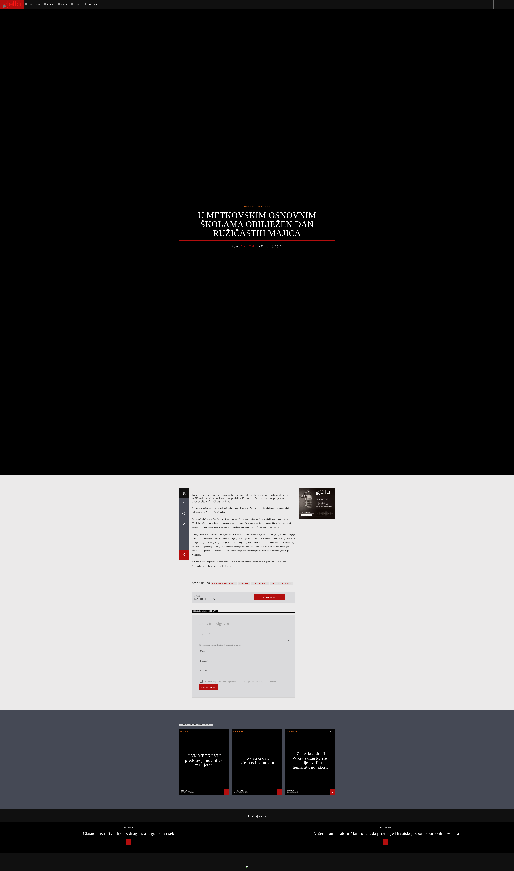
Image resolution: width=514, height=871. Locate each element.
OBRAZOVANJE (263, 221)
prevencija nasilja (281, 615)
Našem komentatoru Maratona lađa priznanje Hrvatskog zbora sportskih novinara (386, 864)
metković (244, 615)
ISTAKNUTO (249, 221)
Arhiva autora (269, 629)
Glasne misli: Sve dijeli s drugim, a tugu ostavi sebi (129, 864)
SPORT (64, 4)
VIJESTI (51, 4)
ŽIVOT (78, 4)
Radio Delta (248, 261)
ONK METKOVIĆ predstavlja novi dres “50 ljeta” (203, 792)
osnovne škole (260, 615)
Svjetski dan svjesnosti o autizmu (257, 791)
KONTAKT (93, 4)
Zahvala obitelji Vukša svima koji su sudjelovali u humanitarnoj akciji (310, 792)
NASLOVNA (34, 4)
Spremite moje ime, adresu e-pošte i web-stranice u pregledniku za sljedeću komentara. (241, 713)
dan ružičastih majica (224, 615)
